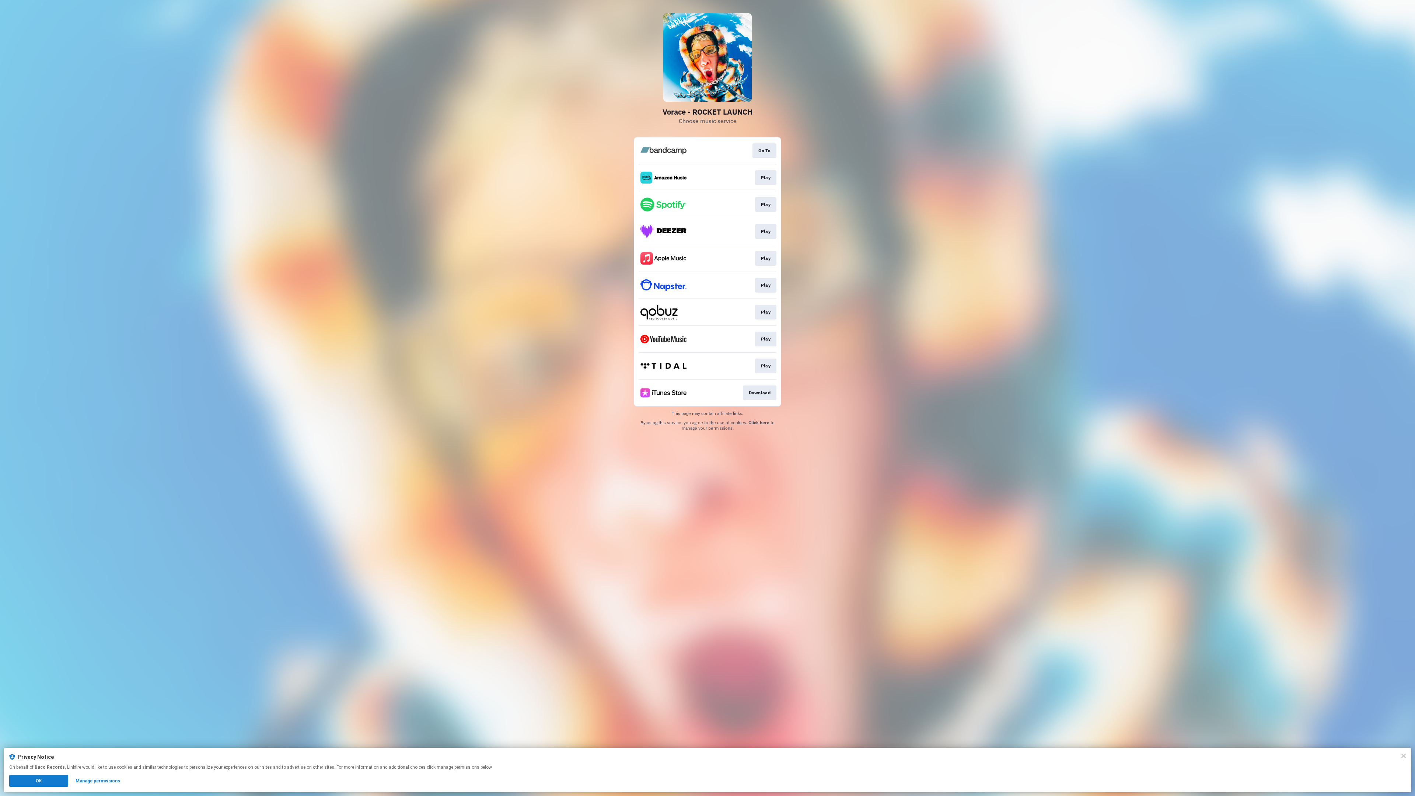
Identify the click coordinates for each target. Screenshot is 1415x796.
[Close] (1403, 756)
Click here (758, 422)
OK (39, 780)
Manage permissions (98, 780)
